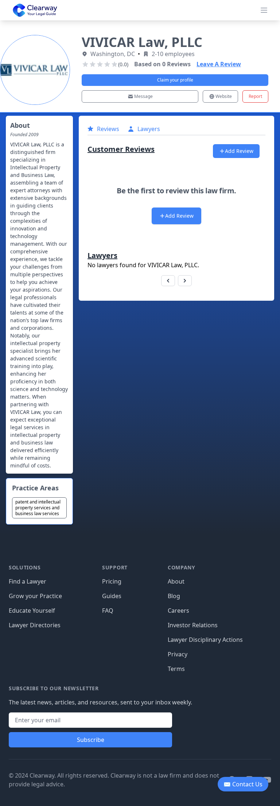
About (176, 581)
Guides (111, 596)
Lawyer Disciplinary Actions (205, 640)
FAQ (107, 611)
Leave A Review (219, 64)
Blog (174, 596)
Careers (178, 611)
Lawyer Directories (35, 625)
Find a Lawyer (27, 581)
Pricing (111, 581)
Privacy (177, 654)
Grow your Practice (35, 596)
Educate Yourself (32, 611)
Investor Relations (193, 625)
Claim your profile (175, 80)
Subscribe (90, 740)
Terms (176, 669)
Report (255, 96)
